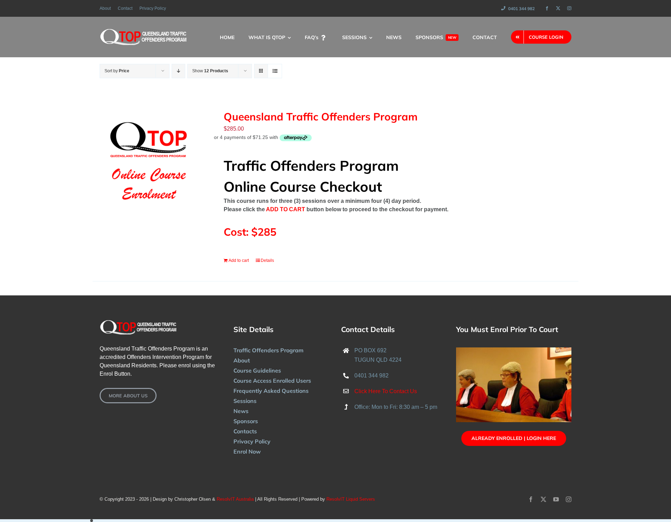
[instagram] (569, 8)
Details (267, 260)
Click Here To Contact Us (385, 391)
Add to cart (239, 260)
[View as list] (275, 71)
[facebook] (547, 8)
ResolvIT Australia (235, 499)
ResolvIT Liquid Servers (350, 499)
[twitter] (558, 8)
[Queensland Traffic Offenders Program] (148, 159)
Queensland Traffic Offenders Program (321, 116)
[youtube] (556, 499)
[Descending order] (178, 71)
